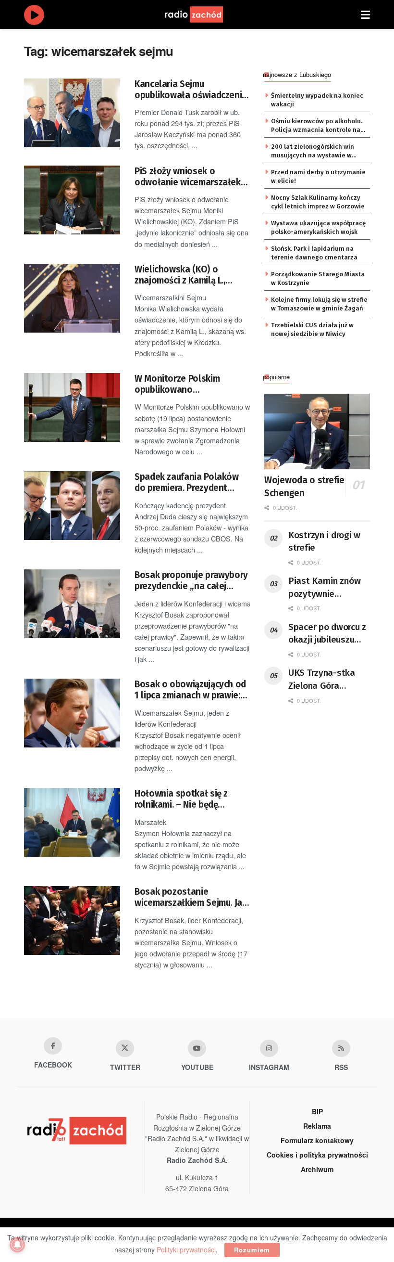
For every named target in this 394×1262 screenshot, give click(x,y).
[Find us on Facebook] (53, 1046)
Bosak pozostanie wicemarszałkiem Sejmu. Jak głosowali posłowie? (191, 897)
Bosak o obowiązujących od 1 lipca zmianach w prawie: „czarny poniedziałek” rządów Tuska (190, 690)
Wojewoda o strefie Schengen (304, 487)
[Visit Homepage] (203, 14)
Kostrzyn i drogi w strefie (324, 541)
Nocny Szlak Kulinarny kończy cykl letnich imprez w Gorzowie (318, 202)
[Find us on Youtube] (197, 1048)
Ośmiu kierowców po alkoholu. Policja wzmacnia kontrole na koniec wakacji (316, 126)
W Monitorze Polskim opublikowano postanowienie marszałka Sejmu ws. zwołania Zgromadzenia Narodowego (190, 384)
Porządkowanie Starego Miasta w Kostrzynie (318, 278)
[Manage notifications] (17, 1244)
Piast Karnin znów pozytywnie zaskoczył (324, 587)
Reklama (317, 1126)
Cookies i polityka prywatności (317, 1154)
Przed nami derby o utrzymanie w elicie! (318, 176)
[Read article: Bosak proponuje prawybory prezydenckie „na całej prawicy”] (72, 603)
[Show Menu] (365, 14)
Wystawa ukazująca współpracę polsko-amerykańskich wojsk (318, 227)
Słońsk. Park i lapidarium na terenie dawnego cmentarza (314, 253)
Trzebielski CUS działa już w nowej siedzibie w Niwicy (312, 329)
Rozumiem (252, 1249)
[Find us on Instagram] (269, 1048)
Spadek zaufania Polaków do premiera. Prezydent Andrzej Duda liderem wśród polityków (190, 482)
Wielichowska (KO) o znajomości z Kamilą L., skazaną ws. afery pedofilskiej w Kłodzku (180, 275)
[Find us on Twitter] (125, 1048)
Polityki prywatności (186, 1249)
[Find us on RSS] (341, 1048)
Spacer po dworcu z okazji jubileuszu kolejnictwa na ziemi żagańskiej (327, 633)
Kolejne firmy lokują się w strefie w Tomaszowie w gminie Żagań (319, 304)
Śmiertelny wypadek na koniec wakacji (317, 100)
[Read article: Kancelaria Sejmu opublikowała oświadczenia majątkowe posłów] (72, 112)
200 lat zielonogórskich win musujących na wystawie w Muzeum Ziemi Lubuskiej (312, 151)
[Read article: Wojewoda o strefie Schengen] (317, 431)
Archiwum (317, 1169)
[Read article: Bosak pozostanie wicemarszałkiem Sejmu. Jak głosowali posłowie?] (72, 920)
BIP (317, 1111)
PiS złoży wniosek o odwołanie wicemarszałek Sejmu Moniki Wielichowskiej (188, 177)
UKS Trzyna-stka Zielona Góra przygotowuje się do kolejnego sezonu (329, 679)
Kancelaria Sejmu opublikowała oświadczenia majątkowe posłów (191, 89)
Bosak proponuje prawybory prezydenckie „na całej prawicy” (191, 580)
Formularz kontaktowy (317, 1140)
